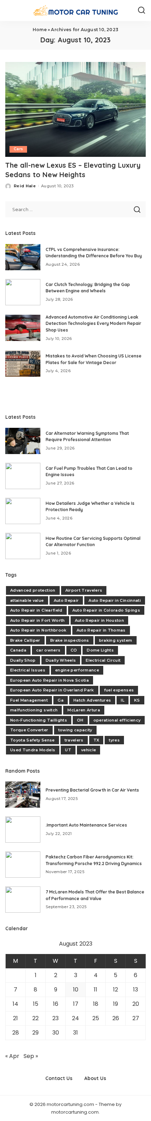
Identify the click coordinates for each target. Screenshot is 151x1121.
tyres (114, 740)
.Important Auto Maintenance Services (86, 825)
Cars (18, 149)
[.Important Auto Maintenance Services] (22, 829)
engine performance (77, 670)
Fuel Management (29, 700)
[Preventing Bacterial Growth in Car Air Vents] (22, 794)
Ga (61, 700)
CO (74, 650)
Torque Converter (29, 729)
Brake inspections (69, 640)
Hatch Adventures (92, 700)
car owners (48, 650)
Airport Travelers (84, 590)
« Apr (12, 1056)
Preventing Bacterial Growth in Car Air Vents (92, 790)
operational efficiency (117, 720)
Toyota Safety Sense (32, 740)
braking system (115, 640)
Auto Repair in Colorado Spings (106, 610)
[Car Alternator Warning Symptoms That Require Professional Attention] (22, 441)
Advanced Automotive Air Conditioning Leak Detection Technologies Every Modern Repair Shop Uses (93, 323)
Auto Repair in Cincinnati (114, 600)
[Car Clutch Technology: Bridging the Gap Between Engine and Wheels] (22, 292)
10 (75, 990)
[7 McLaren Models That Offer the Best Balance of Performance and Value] (22, 899)
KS (137, 700)
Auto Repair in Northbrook (38, 630)
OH (80, 720)
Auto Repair (66, 600)
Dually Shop (23, 660)
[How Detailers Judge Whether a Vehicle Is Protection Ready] (22, 511)
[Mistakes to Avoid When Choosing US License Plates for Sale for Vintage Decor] (22, 363)
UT (68, 749)
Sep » (31, 1056)
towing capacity (75, 729)
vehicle (88, 749)
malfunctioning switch (34, 710)
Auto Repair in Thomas (101, 630)
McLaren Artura (83, 710)
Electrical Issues (27, 670)
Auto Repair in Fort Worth (37, 620)
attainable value (27, 600)
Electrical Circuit (103, 660)
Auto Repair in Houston (99, 620)
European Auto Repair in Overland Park (52, 690)
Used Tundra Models (32, 749)
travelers (74, 740)
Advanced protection (32, 590)
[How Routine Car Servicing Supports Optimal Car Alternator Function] (22, 546)
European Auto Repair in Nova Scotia (49, 680)
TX (96, 740)
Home (40, 29)
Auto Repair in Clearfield (36, 610)
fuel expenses (119, 690)
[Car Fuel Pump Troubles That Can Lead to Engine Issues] (22, 476)
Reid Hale (25, 185)
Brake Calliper (25, 640)
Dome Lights (100, 650)
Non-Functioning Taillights (38, 720)
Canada (18, 650)
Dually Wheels (61, 660)
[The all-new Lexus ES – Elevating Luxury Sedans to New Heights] (75, 109)
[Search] (141, 10)
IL (122, 700)
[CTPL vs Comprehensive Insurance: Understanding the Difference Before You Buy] (22, 257)
